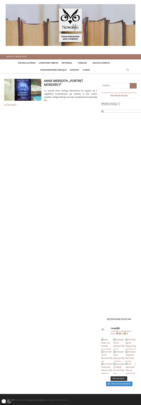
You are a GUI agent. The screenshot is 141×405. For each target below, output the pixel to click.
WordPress (41, 400)
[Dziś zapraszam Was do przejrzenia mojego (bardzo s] (131, 368)
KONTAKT (74, 70)
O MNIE (86, 70)
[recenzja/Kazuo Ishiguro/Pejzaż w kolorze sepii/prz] (119, 344)
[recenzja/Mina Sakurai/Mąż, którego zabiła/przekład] (119, 356)
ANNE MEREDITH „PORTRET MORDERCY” (63, 83)
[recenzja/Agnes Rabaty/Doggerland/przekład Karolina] (131, 344)
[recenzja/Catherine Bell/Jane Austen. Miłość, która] (131, 356)
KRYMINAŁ (67, 63)
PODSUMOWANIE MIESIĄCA (53, 70)
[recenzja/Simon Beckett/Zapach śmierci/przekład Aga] (106, 356)
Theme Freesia (31, 400)
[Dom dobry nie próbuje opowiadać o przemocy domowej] (106, 344)
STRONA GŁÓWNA (27, 63)
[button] (6, 401)
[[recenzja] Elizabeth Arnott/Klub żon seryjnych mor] (119, 368)
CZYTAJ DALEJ (15, 105)
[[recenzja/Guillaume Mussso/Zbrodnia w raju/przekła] (106, 368)
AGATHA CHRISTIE (101, 63)
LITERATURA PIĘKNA (48, 63)
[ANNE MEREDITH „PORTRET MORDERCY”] (22, 90)
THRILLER (82, 63)
